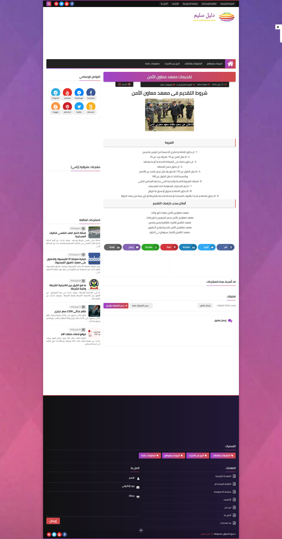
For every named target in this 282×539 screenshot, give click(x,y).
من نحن (227, 507)
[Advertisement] (105, 33)
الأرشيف (175, 4)
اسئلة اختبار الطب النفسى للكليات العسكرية (67, 234)
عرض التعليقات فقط (140, 305)
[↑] (141, 530)
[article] (138, 265)
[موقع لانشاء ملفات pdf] (94, 333)
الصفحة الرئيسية (227, 4)
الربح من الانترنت (172, 63)
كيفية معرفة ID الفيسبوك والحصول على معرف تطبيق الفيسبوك (66, 260)
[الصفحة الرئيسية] (230, 63)
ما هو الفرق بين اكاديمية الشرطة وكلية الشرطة (67, 287)
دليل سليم (206, 534)
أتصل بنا (164, 4)
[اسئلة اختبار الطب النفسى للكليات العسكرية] (94, 232)
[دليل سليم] (212, 17)
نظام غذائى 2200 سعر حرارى (70, 311)
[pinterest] (56, 3)
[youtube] (66, 3)
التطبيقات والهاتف (193, 63)
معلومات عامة (152, 63)
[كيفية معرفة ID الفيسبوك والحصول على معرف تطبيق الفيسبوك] (94, 258)
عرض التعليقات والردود (115, 305)
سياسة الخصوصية (190, 4)
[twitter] (61, 3)
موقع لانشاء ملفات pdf (73, 334)
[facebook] (72, 3)
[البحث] (48, 3)
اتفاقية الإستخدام (209, 4)
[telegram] (54, 534)
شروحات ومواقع (215, 63)
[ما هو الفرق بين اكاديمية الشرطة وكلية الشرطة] (94, 285)
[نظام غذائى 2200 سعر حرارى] (94, 311)
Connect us (225, 523)
